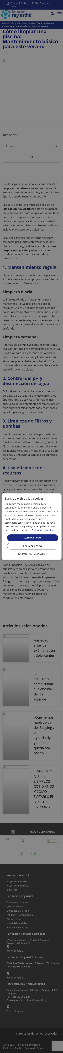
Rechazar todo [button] (32, 545)
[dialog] (32, 526)
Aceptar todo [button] (32, 537)
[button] (31, 553)
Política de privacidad (43, 530)
